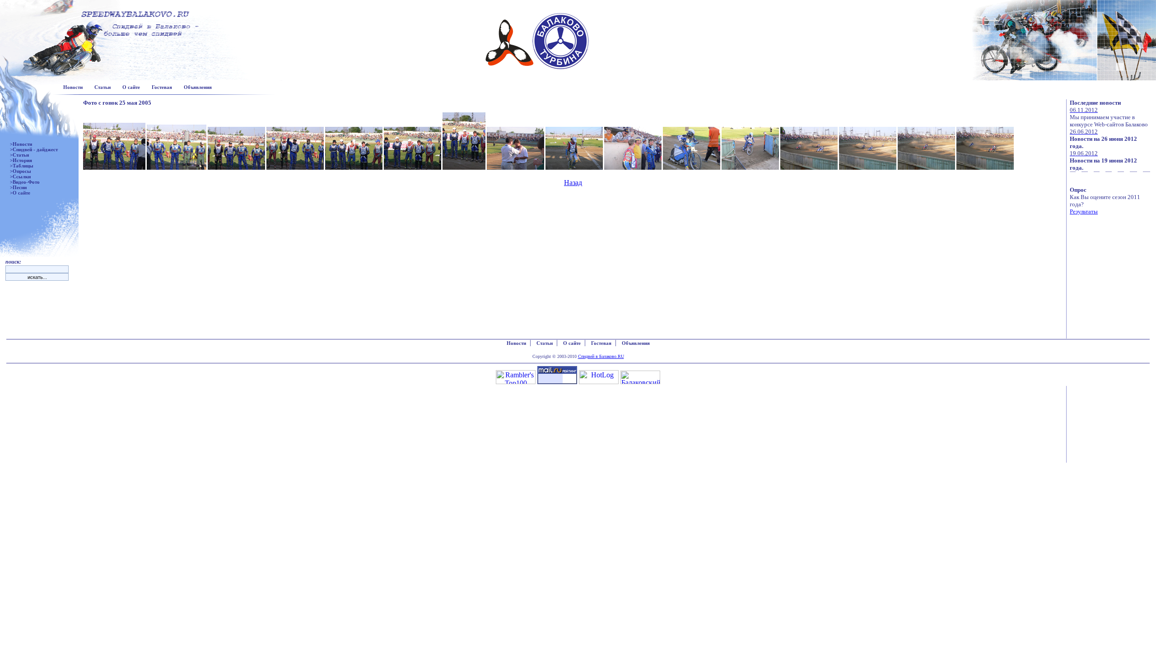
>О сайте (20, 192)
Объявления (198, 87)
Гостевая (162, 87)
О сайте (131, 87)
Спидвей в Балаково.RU (601, 356)
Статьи (102, 87)
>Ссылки (20, 176)
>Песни (18, 187)
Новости (73, 87)
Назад (573, 182)
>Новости (21, 144)
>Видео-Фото (25, 182)
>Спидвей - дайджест (34, 149)
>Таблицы (21, 165)
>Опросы (20, 171)
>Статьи (19, 155)
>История (21, 160)
